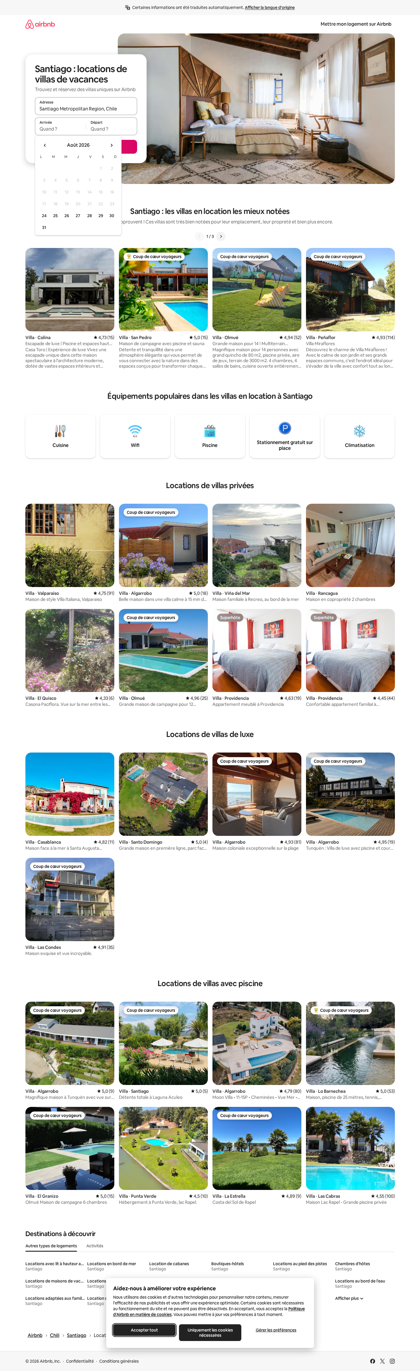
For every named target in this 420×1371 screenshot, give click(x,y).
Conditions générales (119, 1361)
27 (78, 215)
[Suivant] (220, 236)
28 (89, 215)
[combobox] (86, 108)
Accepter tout (144, 1330)
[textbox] (60, 128)
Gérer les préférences (275, 1330)
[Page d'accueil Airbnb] (40, 24)
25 (55, 215)
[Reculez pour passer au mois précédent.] (45, 145)
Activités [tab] (94, 1245)
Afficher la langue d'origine (270, 7)
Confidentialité (80, 1361)
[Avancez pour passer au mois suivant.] (111, 145)
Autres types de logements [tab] (51, 1245)
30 (111, 215)
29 (100, 215)
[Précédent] (199, 236)
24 (44, 215)
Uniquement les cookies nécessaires (210, 1332)
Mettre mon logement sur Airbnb (356, 24)
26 (66, 215)
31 (44, 227)
